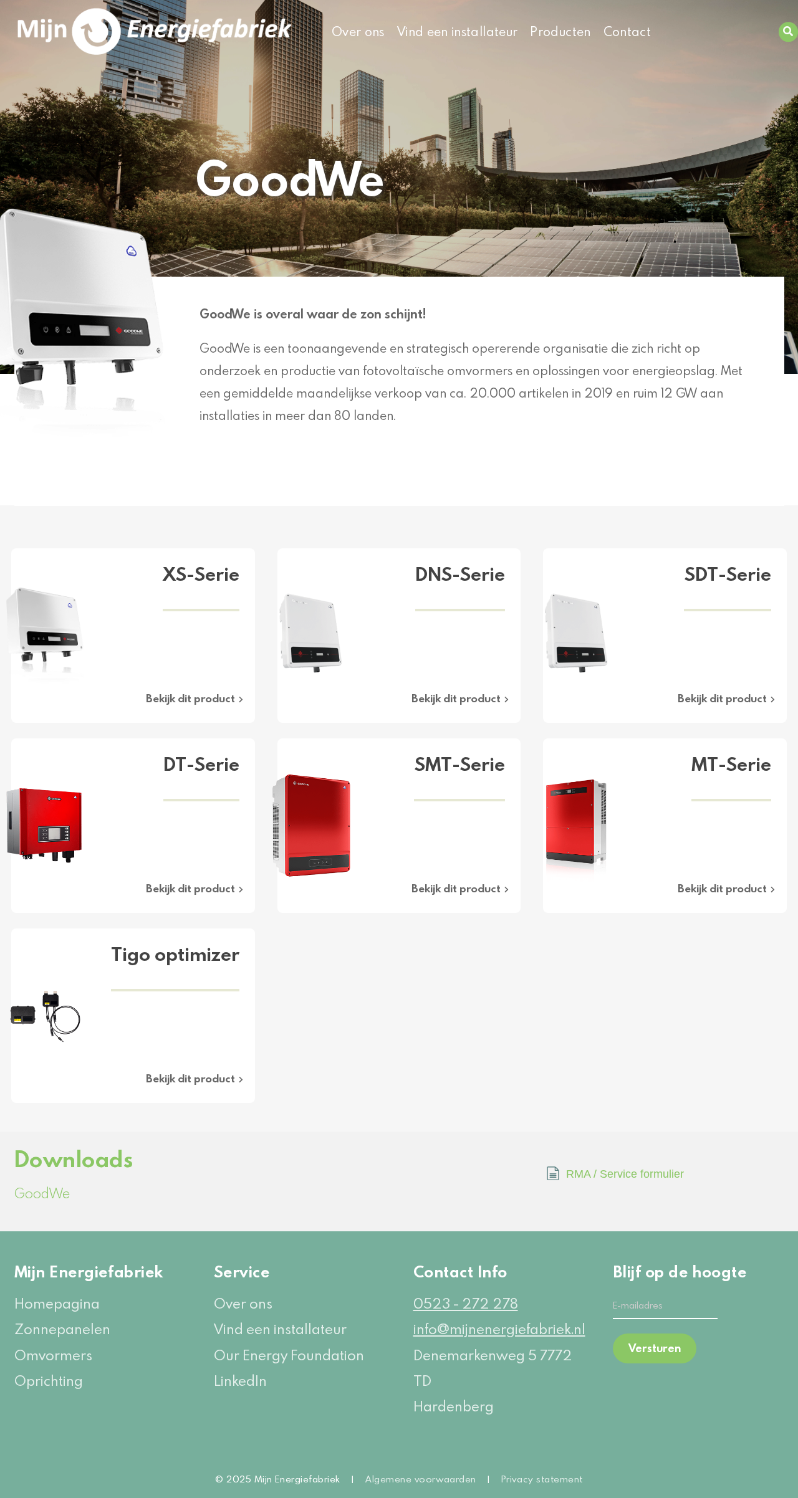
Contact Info (460, 1271)
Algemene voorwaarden (420, 1478)
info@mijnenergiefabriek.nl (499, 1329)
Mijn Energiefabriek (88, 1271)
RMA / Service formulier (625, 1174)
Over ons (358, 31)
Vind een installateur (457, 31)
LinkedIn (240, 1381)
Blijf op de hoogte (665, 1271)
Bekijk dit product (190, 698)
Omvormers (53, 1355)
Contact (627, 31)
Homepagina (57, 1303)
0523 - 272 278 (465, 1303)
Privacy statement (542, 1478)
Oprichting (48, 1381)
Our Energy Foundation (289, 1355)
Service (242, 1271)
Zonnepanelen (62, 1329)
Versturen (654, 1348)
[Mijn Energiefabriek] (100, 32)
